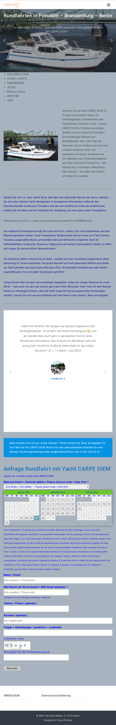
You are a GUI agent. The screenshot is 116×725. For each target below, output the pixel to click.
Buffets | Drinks (16, 91)
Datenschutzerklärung (56, 695)
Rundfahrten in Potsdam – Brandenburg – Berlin (58, 15)
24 (58, 513)
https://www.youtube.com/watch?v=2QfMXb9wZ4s (63, 220)
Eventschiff (11, 4)
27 (22, 518)
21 (43, 513)
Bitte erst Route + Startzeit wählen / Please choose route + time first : (46, 482)
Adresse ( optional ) (15, 615)
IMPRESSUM (12, 695)
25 (63, 513)
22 (48, 513)
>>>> (30, 220)
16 (53, 509)
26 (67, 513)
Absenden (12, 668)
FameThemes (65, 720)
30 (36, 518)
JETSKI (11, 87)
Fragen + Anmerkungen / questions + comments (33, 627)
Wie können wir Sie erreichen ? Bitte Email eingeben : (36, 587)
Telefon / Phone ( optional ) (20, 603)
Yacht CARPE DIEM (18, 74)
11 (63, 504)
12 (67, 504)
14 (43, 509)
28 (26, 518)
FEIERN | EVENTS (17, 78)
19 (67, 509)
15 (48, 509)
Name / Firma (12, 575)
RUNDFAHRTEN (15, 83)
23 (53, 513)
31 (7, 523)
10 (58, 504)
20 (73, 509)
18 (63, 509)
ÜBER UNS (13, 96)
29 (31, 518)
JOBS (10, 100)
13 (73, 504)
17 (58, 509)
